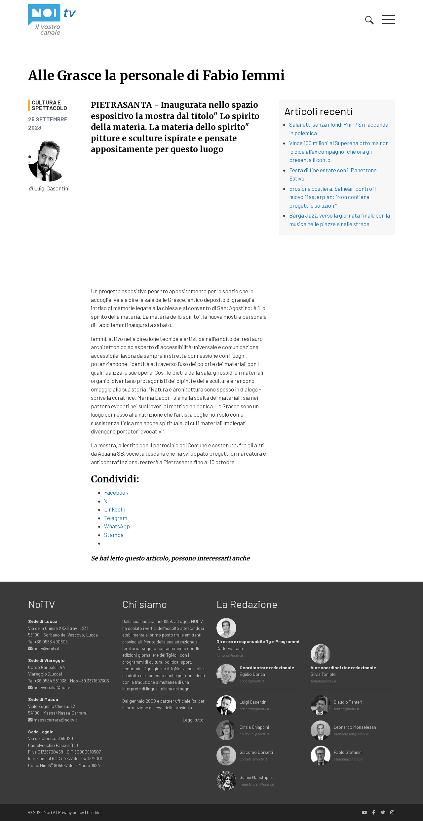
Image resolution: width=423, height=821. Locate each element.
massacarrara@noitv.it (55, 719)
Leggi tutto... (195, 719)
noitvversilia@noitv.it (53, 687)
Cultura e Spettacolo (49, 105)
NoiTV (49, 812)
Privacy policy (71, 812)
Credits (93, 812)
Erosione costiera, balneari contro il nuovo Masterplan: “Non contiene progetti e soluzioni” (332, 197)
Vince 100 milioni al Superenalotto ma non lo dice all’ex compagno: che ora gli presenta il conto (339, 151)
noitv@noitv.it (46, 648)
